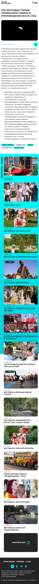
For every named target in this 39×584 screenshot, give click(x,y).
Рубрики (20, 562)
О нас (28, 562)
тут (36, 580)
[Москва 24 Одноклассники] (17, 566)
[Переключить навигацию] (35, 2)
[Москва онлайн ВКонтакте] (13, 566)
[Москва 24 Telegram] (26, 566)
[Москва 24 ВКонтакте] (22, 566)
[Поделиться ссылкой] (36, 44)
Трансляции (9, 562)
